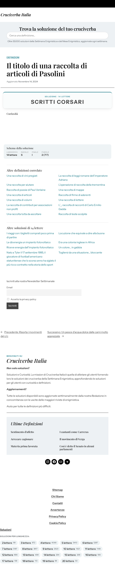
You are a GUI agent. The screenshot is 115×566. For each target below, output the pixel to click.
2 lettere (7, 542)
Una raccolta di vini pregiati (22, 175)
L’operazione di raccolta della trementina (82, 184)
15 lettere (70, 554)
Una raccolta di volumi (19, 199)
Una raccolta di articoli (19, 194)
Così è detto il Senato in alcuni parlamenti (77, 448)
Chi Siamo (57, 496)
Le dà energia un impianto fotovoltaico (29, 242)
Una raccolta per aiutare (20, 184)
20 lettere (68, 561)
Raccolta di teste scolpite (73, 214)
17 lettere (7, 561)
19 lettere (48, 561)
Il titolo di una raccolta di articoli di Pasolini (47, 70)
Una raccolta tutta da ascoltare (24, 214)
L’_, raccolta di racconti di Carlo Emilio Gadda (80, 207)
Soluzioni (5, 529)
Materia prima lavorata (24, 446)
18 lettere (28, 561)
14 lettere (49, 554)
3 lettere (26, 542)
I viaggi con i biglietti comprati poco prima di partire (30, 235)
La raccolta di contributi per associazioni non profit (29, 207)
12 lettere (7, 554)
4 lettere (45, 542)
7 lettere (7, 548)
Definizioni (13, 57)
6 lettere (88, 542)
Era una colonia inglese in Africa (77, 242)
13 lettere (28, 554)
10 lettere (69, 548)
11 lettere (90, 548)
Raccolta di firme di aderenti (75, 194)
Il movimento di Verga (72, 439)
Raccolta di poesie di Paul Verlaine (26, 189)
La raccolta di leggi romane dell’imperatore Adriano (83, 177)
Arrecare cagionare (22, 439)
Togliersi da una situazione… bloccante (80, 252)
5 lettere (67, 542)
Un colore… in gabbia (70, 247)
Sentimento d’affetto (22, 432)
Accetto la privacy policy (23, 299)
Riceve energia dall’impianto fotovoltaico (30, 247)
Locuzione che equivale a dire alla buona (82, 233)
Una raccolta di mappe (71, 189)
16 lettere (91, 554)
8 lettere (27, 548)
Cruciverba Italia (16, 14)
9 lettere (48, 548)
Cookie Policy (57, 523)
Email (10, 287)
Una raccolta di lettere (71, 199)
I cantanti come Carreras (74, 432)
